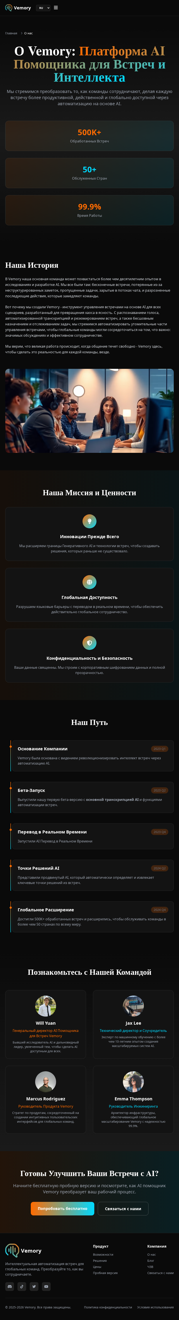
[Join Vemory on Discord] (9, 1286)
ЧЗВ (150, 1267)
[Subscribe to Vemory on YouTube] (46, 1286)
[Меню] (56, 8)
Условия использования (155, 1307)
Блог (150, 1261)
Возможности (103, 1254)
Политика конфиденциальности (108, 1307)
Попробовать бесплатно (62, 1208)
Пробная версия (105, 1273)
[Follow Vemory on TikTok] (21, 1286)
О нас (151, 1254)
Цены (97, 1267)
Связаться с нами (123, 1208)
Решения (100, 1261)
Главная (11, 33)
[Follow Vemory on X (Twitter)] (34, 1286)
